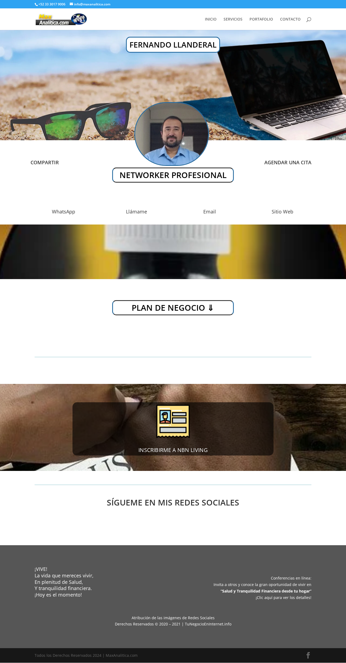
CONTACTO (290, 19)
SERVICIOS (233, 19)
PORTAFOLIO (261, 19)
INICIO (211, 19)
